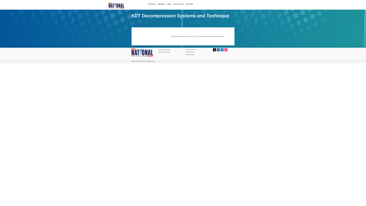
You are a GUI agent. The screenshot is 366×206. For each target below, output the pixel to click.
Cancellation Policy (165, 49)
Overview (189, 4)
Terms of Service (191, 49)
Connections (178, 4)
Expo (169, 4)
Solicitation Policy (164, 52)
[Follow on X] (214, 49)
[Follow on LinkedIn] (222, 49)
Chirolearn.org (149, 61)
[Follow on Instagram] (225, 49)
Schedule (151, 4)
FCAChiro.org (140, 61)
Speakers (161, 4)
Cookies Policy (190, 54)
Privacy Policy (190, 52)
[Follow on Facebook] (218, 49)
